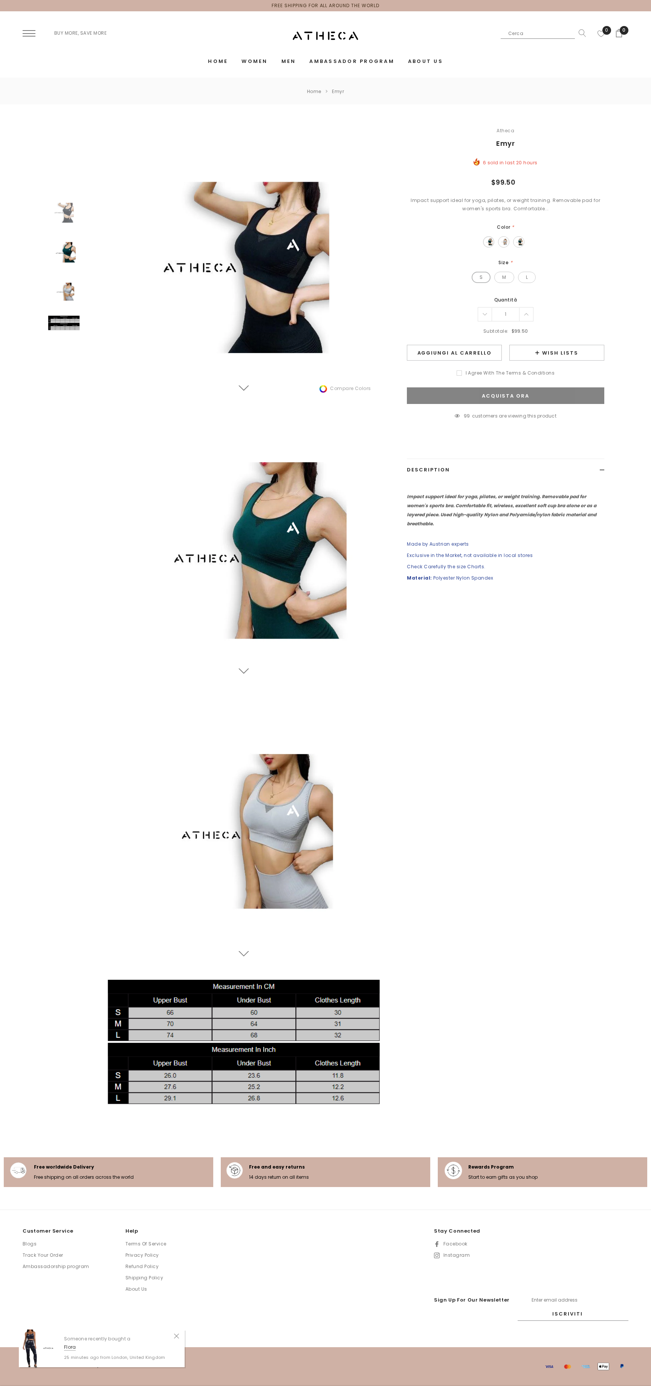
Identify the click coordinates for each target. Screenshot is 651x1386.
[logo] (325, 36)
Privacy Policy (142, 1255)
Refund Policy (142, 1266)
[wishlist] (601, 33)
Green (488, 242)
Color (505, 227)
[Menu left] (29, 33)
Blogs (30, 1244)
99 (467, 416)
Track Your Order (43, 1255)
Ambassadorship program (56, 1266)
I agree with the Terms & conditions (510, 373)
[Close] (176, 1335)
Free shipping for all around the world (325, 5)
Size (505, 262)
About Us (136, 1289)
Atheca (505, 130)
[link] (64, 213)
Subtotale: (496, 331)
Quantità (505, 300)
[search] (580, 33)
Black (518, 242)
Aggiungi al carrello (454, 352)
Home (314, 91)
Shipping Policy (144, 1277)
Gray (503, 242)
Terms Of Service (146, 1244)
